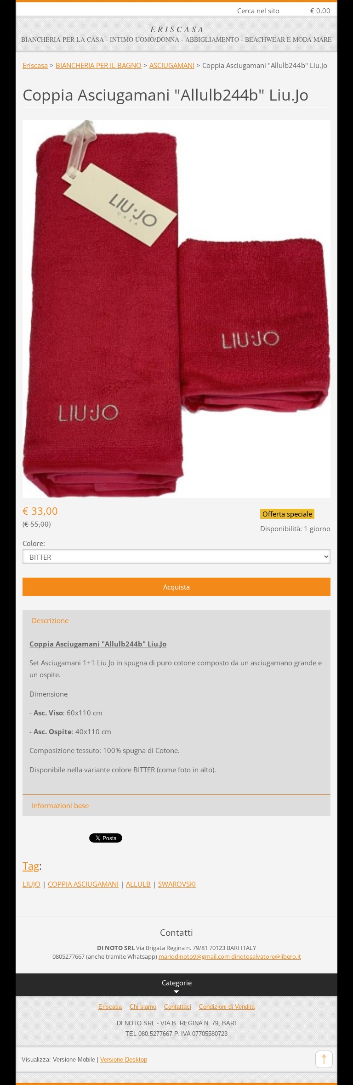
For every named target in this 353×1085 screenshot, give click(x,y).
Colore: (34, 543)
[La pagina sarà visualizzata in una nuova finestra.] (176, 308)
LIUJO (31, 883)
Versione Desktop (123, 1059)
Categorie (177, 982)
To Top (324, 1059)
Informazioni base (60, 805)
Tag (31, 866)
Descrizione (50, 620)
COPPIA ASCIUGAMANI (83, 883)
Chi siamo (143, 1006)
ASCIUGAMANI (171, 65)
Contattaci (177, 1006)
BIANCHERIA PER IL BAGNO (99, 65)
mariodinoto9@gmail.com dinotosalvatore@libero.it (230, 956)
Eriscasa (35, 65)
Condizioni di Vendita (227, 1006)
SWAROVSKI (177, 883)
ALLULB (138, 883)
